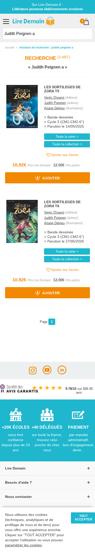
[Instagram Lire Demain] (32, 373)
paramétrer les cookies (23, 545)
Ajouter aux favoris (64, 155)
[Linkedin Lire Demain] (62, 373)
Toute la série (65, 136)
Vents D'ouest (54, 97)
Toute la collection (65, 144)
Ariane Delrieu (54, 108)
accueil (9, 47)
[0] (86, 22)
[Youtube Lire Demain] (47, 373)
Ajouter (51, 178)
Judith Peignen (55, 103)
